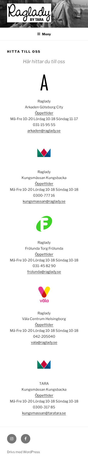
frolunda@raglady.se (44, 272)
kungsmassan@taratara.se (44, 413)
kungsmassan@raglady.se (44, 201)
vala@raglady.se (44, 342)
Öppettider (44, 113)
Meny (46, 34)
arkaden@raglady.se (44, 131)
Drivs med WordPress (23, 452)
